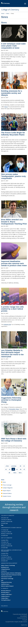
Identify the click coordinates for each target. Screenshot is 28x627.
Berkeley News (5, 592)
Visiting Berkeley (6, 600)
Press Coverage (7, 485)
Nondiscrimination (22, 618)
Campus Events (5, 596)
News (7, 13)
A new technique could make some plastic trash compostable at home (13, 45)
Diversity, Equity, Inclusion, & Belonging (11, 573)
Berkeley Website (6, 590)
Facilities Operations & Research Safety (11, 574)
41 (24, 466)
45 (17, 469)
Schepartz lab (8, 324)
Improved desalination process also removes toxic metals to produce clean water (14, 263)
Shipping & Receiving (6, 582)
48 (10, 473)
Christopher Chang (14, 409)
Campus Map (4, 598)
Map (2, 525)
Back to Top (24, 625)
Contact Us (4, 571)
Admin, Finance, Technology (8, 565)
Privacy (24, 620)
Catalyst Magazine (8, 488)
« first (8, 466)
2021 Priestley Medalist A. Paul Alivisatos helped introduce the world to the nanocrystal (12, 353)
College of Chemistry (10, 9)
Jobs (2, 580)
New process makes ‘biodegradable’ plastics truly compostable (13, 176)
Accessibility (23, 616)
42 (6, 469)
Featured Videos (7, 493)
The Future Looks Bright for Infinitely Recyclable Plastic (13, 133)
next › (15, 472)
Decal (7, 106)
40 (21, 466)
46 (21, 469)
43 (10, 469)
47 (25, 469)
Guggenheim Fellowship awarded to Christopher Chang (11, 400)
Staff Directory (5, 584)
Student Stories (7, 496)
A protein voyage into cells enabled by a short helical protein (12, 309)
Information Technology (7, 578)
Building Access (5, 567)
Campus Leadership (6, 594)
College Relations (5, 569)
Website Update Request (7, 586)
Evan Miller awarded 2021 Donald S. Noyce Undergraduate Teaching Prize (14, 221)
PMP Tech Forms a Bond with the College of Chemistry (13, 439)
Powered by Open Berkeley (20, 614)
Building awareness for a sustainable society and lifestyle (11, 93)
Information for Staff (6, 576)
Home (2, 13)
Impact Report (7, 490)
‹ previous (14, 466)
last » (21, 472)
